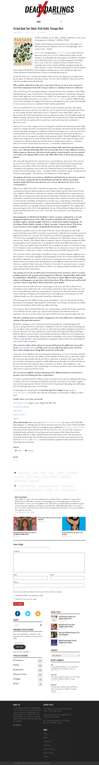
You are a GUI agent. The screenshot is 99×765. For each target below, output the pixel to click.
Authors (35, 473)
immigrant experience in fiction (48, 486)
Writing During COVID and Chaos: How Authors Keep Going (49, 518)
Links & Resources (49, 749)
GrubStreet (60, 473)
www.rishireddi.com (20, 393)
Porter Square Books (20, 403)
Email (52, 575)
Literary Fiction (19, 477)
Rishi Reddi (39, 53)
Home (45, 734)
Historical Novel (72, 473)
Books (43, 473)
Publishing (17, 679)
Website (15, 582)
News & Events (48, 753)
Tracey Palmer (18, 32)
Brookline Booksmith (21, 407)
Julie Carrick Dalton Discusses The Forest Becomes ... (69, 633)
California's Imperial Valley (27, 486)
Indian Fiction (18, 490)
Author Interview (24, 473)
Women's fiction (34, 481)
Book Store (47, 745)
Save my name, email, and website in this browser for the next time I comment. (37, 592)
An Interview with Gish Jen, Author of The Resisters (72, 533)
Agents (17, 683)
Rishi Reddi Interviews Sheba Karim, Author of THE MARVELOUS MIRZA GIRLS (24, 533)
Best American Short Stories (74, 427)
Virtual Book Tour (20, 481)
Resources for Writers (49, 477)
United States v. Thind (56, 99)
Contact (46, 756)
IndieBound (17, 411)
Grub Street (24, 439)
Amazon (16, 418)
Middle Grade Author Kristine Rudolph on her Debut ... (67, 641)
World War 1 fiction (69, 490)
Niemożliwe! (46, 763)
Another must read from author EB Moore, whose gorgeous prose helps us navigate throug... (64, 689)
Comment (16, 551)
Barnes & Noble (19, 415)
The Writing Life (65, 477)
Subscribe (19, 647)
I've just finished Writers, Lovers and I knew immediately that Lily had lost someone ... (65, 668)
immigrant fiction (67, 486)
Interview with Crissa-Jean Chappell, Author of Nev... (66, 625)
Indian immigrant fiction (34, 490)
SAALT (35, 439)
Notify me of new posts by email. (26, 599)
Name (15, 575)
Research (36, 477)
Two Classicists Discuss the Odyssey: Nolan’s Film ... (67, 617)
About (45, 738)
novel (29, 477)
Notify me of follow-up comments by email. (29, 595)
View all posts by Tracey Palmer (25, 512)
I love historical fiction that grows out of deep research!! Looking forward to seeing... (65, 678)
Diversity (51, 473)
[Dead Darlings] (49, 16)
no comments (42, 32)
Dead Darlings (29, 763)
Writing (17, 665)
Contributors (48, 741)
